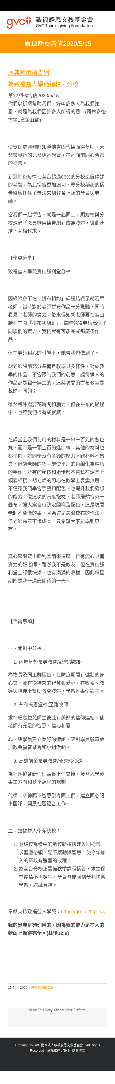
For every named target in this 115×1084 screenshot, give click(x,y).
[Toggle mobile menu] (106, 21)
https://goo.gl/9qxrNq (83, 911)
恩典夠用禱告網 (42, 988)
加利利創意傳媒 (74, 1051)
